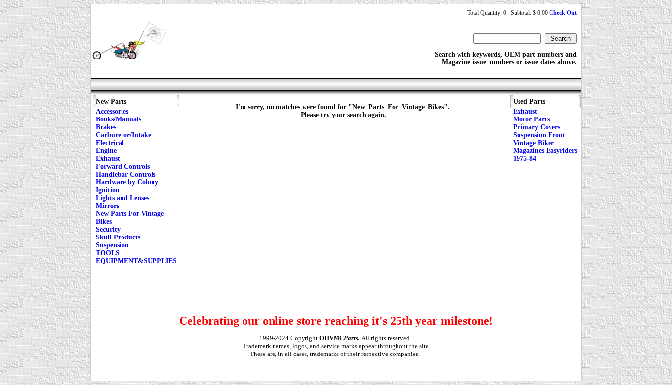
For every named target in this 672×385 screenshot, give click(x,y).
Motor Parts (531, 119)
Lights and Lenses (122, 198)
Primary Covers (536, 127)
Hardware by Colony (127, 182)
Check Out (563, 12)
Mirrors (107, 205)
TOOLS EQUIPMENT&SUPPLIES (136, 257)
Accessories (112, 111)
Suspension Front (539, 135)
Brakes (106, 127)
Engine (106, 150)
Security (108, 229)
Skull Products (118, 237)
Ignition (108, 190)
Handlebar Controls (125, 174)
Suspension (112, 245)
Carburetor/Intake (123, 135)
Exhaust (108, 158)
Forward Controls (123, 166)
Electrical (110, 143)
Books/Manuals (118, 119)
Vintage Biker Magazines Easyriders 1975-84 (545, 150)
